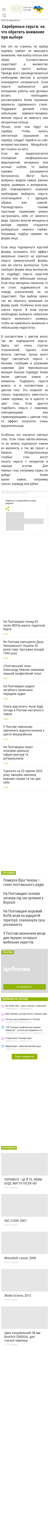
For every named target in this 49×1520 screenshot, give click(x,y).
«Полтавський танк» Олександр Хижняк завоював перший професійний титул (23, 669)
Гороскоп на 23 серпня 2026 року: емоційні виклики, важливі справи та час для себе (22, 776)
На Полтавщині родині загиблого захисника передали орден (19, 690)
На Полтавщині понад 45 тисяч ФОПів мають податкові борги (24, 625)
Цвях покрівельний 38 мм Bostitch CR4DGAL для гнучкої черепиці (22, 1336)
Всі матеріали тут (24, 986)
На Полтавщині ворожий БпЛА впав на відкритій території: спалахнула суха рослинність (24, 918)
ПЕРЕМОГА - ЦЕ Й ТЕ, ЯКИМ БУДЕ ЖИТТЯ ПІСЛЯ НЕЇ (23, 1181)
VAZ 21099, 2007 (15, 1221)
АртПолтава (16, 969)
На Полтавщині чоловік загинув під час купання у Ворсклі (23, 898)
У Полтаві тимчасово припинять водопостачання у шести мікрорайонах (23, 730)
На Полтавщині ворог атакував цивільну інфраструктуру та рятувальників (18, 752)
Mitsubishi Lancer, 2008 (20, 1258)
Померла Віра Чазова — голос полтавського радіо (23, 882)
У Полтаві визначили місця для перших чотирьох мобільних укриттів (24, 937)
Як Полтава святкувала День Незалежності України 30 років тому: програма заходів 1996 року (23, 647)
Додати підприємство (24, 1056)
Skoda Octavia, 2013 (17, 1295)
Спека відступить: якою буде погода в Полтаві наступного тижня (23, 710)
